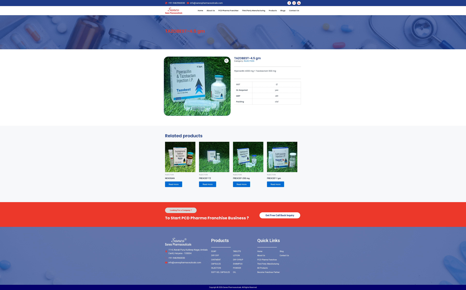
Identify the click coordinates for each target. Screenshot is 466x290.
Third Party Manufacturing (253, 10)
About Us (211, 10)
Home (200, 10)
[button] (226, 61)
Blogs (282, 10)
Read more (174, 184)
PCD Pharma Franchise (228, 10)
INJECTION (249, 61)
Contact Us (294, 10)
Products (273, 10)
